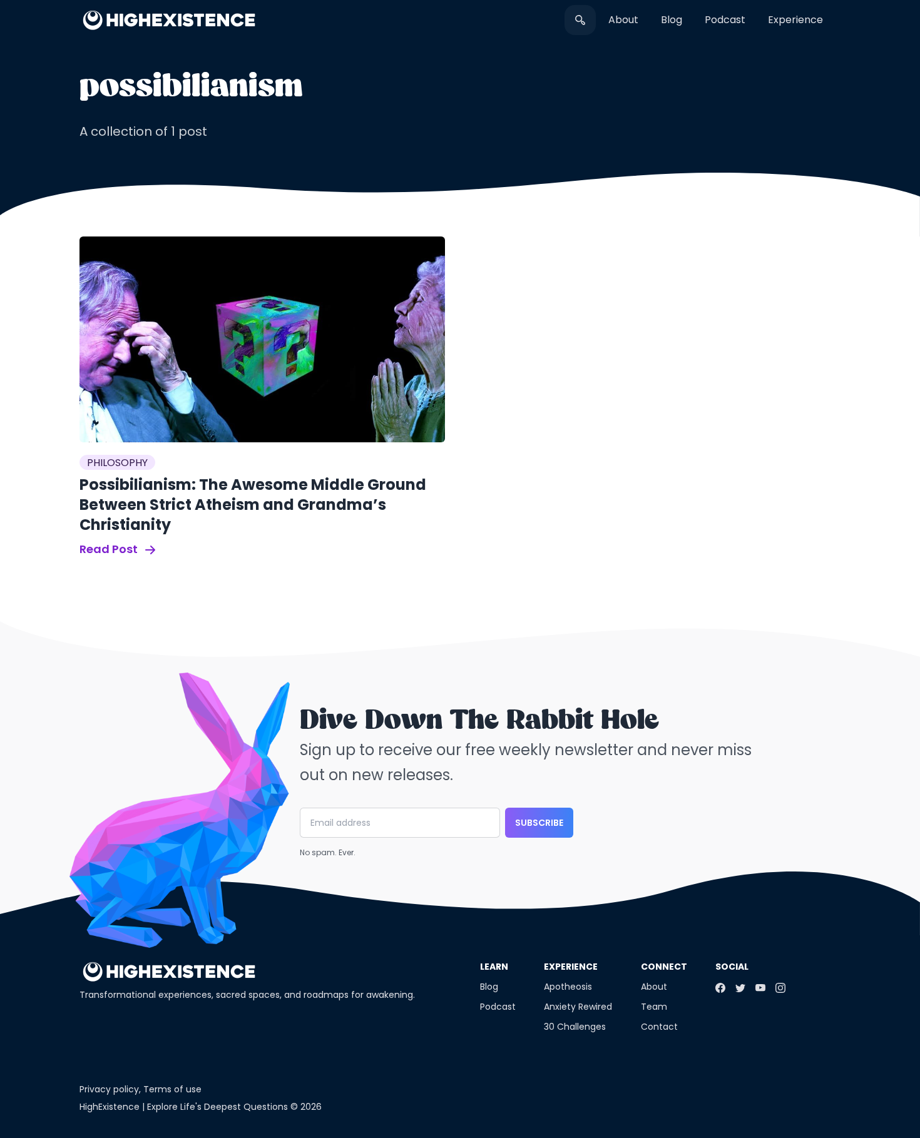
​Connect (664, 966)
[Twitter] (740, 988)
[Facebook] (720, 988)
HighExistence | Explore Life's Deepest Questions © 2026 (200, 1106)
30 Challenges (575, 1026)
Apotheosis (568, 986)
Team (654, 1006)
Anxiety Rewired (578, 1006)
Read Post (109, 549)
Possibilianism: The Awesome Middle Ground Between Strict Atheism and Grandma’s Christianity (252, 504)
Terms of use (172, 1089)
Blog (671, 20)
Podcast (725, 20)
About (623, 20)
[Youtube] (760, 988)
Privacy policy (109, 1089)
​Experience (795, 20)
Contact (659, 1026)
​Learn (494, 966)
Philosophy (117, 462)
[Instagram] (780, 988)
